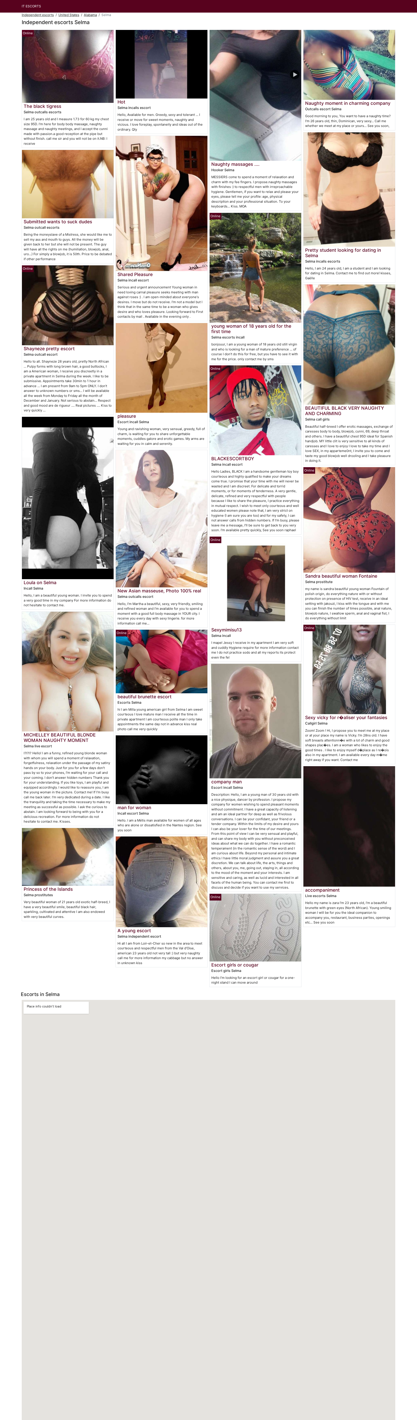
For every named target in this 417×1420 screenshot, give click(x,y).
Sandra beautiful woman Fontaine (341, 576)
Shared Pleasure (135, 274)
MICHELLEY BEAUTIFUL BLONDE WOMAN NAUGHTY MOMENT (60, 737)
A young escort (134, 930)
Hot (121, 102)
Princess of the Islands (48, 889)
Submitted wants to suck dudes (58, 221)
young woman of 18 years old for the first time (251, 328)
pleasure (126, 416)
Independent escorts (38, 15)
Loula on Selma (40, 582)
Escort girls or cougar (234, 965)
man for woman (134, 807)
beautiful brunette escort (144, 696)
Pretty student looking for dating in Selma (343, 252)
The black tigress (42, 106)
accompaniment (322, 890)
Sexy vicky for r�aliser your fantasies (346, 717)
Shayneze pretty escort (49, 348)
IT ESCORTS (31, 6)
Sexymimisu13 (226, 630)
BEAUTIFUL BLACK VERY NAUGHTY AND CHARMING (344, 410)
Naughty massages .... (235, 164)
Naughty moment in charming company (348, 103)
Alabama (90, 15)
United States (68, 15)
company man (226, 781)
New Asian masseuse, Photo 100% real (159, 590)
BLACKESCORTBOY (232, 458)
